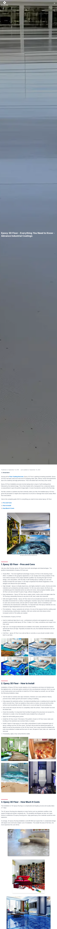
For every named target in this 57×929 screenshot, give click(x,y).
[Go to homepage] (4, 3)
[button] (14, 647)
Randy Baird (6, 472)
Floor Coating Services (16, 476)
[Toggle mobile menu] (54, 3)
